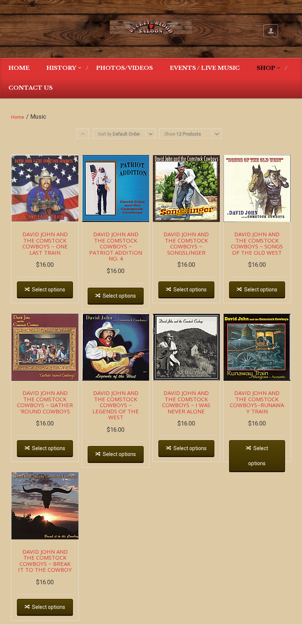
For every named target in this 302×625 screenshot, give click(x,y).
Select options (48, 289)
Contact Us (30, 87)
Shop (266, 67)
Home (18, 67)
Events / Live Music (205, 67)
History (61, 67)
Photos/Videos (124, 67)
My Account (270, 30)
